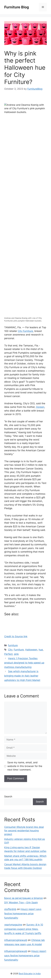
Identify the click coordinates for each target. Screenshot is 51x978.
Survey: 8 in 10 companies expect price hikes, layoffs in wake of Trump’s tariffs (23, 929)
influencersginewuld (15, 940)
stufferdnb (10, 909)
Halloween (31, 649)
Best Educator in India (30, 973)
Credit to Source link (15, 636)
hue (41, 649)
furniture (13, 645)
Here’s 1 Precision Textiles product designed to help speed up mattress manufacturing (24, 663)
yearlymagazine (13, 924)
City (10, 649)
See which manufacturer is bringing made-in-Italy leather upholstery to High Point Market (22, 675)
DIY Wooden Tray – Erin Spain (21, 902)
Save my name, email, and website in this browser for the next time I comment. (24, 766)
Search (8, 796)
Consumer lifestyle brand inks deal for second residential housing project (24, 831)
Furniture (19, 649)
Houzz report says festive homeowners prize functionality (22, 913)
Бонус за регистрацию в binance (23, 898)
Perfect (8, 654)
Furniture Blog (16, 7)
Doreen (40, 407)
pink (16, 654)
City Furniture (25, 331)
